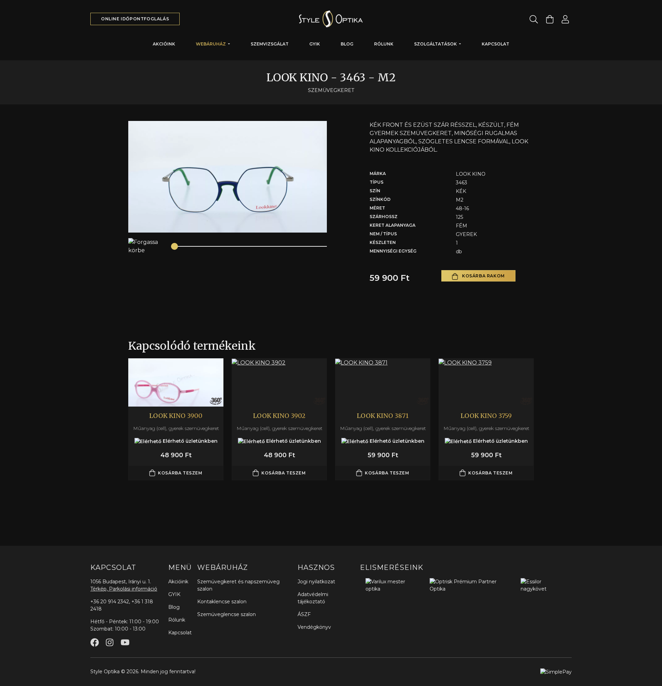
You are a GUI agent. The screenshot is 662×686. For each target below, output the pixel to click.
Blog (347, 44)
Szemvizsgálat (270, 44)
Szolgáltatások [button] (436, 44)
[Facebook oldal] (94, 642)
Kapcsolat (495, 44)
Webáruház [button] (211, 44)
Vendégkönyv (314, 627)
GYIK (314, 44)
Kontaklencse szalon (222, 601)
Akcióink (164, 44)
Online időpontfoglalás (135, 18)
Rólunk (383, 44)
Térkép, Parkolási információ (123, 589)
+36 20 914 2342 (109, 601)
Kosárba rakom (482, 275)
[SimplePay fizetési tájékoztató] (556, 671)
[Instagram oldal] (109, 642)
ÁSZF (304, 614)
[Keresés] (534, 19)
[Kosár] (549, 19)
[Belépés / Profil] (565, 19)
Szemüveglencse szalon (226, 614)
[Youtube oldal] (125, 642)
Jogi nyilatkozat (316, 582)
